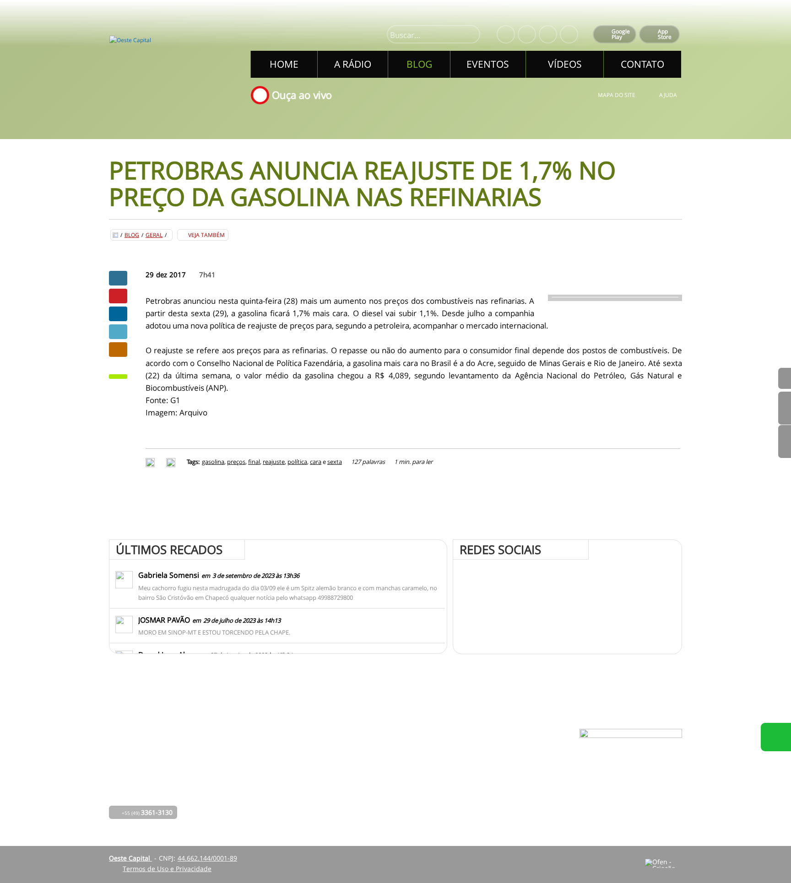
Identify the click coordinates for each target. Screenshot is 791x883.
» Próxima (784, 408)
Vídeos (291, 805)
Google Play (621, 34)
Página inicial (301, 754)
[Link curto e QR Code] (27, 858)
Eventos (293, 792)
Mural (362, 754)
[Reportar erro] (172, 462)
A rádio (292, 767)
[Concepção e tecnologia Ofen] (663, 863)
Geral (154, 235)
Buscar (469, 35)
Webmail (466, 792)
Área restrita (472, 779)
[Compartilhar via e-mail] (118, 349)
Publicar (118, 314)
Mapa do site (616, 95)
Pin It (118, 296)
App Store (665, 34)
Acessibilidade (27, 821)
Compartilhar (118, 278)
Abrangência (372, 779)
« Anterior (784, 441)
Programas (369, 767)
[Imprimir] (151, 462)
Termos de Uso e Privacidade (167, 868)
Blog (132, 235)
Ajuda (668, 95)
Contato (365, 792)
